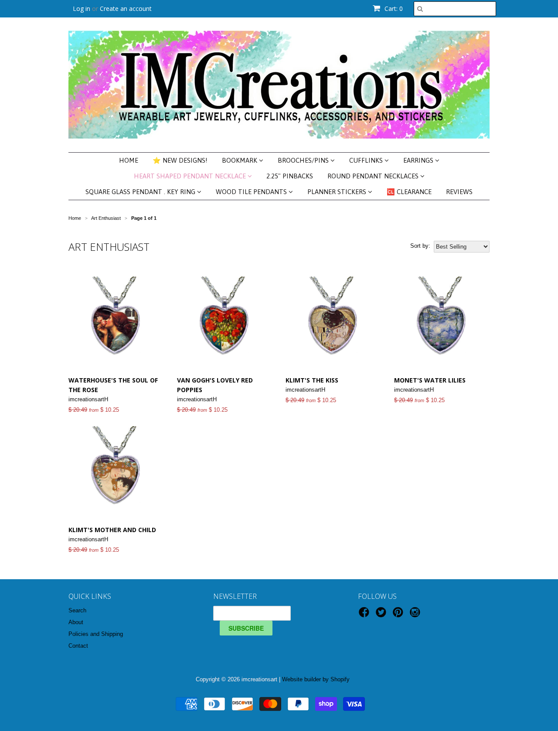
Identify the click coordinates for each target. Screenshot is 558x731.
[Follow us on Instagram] (416, 615)
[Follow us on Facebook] (365, 615)
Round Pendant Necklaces (373, 176)
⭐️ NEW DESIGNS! (180, 160)
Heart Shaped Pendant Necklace (191, 176)
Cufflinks (366, 160)
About (75, 622)
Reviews (459, 191)
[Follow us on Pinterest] (399, 615)
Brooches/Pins (304, 160)
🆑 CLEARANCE (409, 191)
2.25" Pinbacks (289, 176)
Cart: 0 (393, 8)
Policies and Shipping (95, 634)
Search (77, 610)
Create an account (126, 8)
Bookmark (240, 160)
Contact (78, 645)
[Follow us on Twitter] (382, 615)
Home (128, 160)
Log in (81, 8)
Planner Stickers (337, 191)
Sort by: (420, 246)
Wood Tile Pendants (252, 191)
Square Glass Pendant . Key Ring (141, 191)
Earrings (419, 160)
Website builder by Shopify (316, 679)
